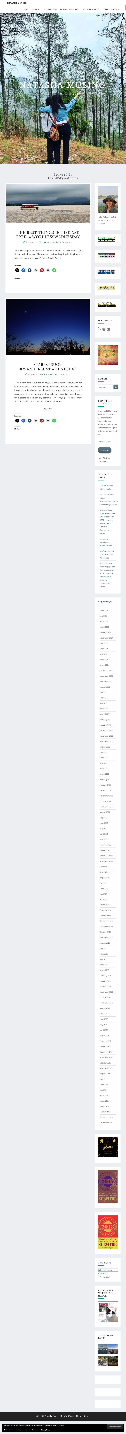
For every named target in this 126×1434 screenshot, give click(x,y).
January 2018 (105, 1046)
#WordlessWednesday (69, 9)
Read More (49, 409)
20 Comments (66, 242)
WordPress (69, 1416)
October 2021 (105, 801)
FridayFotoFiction (111, 9)
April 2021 (104, 834)
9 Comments (64, 374)
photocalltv (105, 510)
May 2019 (103, 959)
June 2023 (104, 697)
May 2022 (103, 763)
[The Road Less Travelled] (113, 1362)
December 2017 (106, 1052)
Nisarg (87, 1416)
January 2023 (105, 725)
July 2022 (103, 752)
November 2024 (106, 638)
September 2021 (106, 806)
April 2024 (104, 659)
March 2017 (104, 1101)
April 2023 (104, 708)
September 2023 (106, 681)
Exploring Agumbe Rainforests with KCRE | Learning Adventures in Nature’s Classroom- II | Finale (107, 523)
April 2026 (104, 621)
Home (26, 9)
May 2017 (103, 1090)
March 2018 (104, 1035)
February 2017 (105, 1106)
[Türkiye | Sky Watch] (113, 1350)
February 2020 (105, 910)
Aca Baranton (105, 551)
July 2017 (103, 1079)
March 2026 (104, 627)
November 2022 (106, 736)
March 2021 (104, 839)
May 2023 (103, 703)
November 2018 (106, 992)
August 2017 (105, 1073)
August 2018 (105, 1008)
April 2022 (104, 768)
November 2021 (106, 795)
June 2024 (104, 648)
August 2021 (105, 812)
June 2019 (104, 954)
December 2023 (106, 670)
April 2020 (104, 899)
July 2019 (103, 948)
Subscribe (105, 450)
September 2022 (106, 741)
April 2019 (104, 964)
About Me (36, 9)
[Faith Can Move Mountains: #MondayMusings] (103, 1350)
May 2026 (103, 616)
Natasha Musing (17, 3)
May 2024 (103, 654)
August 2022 (105, 747)
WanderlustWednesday (91, 9)
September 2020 (106, 872)
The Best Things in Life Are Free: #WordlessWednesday (48, 234)
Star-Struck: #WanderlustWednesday (48, 366)
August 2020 (105, 877)
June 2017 (104, 1084)
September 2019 (106, 937)
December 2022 (106, 730)
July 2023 (103, 692)
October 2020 (105, 866)
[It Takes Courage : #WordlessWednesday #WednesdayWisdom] (103, 1362)
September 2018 (106, 1002)
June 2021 (104, 823)
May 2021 (103, 828)
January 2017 (105, 1111)
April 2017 (104, 1095)
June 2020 (104, 888)
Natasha (51, 242)
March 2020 (104, 904)
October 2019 (105, 932)
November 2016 (106, 1122)
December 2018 (106, 986)
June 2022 (104, 757)
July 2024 (103, 643)
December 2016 (106, 1117)
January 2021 (105, 850)
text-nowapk (105, 485)
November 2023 (106, 676)
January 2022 (105, 785)
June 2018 (104, 1019)
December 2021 (106, 790)
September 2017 (106, 1068)
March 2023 (104, 714)
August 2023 (105, 687)
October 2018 (105, 997)
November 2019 (106, 926)
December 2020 (106, 855)
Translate (106, 1277)
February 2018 (105, 1041)
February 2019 (105, 975)
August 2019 (105, 943)
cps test (103, 539)
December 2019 (106, 921)
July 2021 (103, 817)
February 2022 (105, 779)
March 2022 (104, 774)
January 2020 (105, 915)
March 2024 (104, 665)
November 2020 (106, 861)
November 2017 (106, 1057)
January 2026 (105, 632)
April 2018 (104, 1030)
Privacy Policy (45, 1430)
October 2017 (105, 1063)
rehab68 (103, 494)
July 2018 (103, 1013)
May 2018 (103, 1024)
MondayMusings (50, 9)
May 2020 (103, 894)
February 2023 (105, 719)
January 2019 (105, 981)
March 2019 (104, 970)
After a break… (106, 489)
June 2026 (104, 610)
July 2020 (103, 883)
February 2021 (105, 845)
